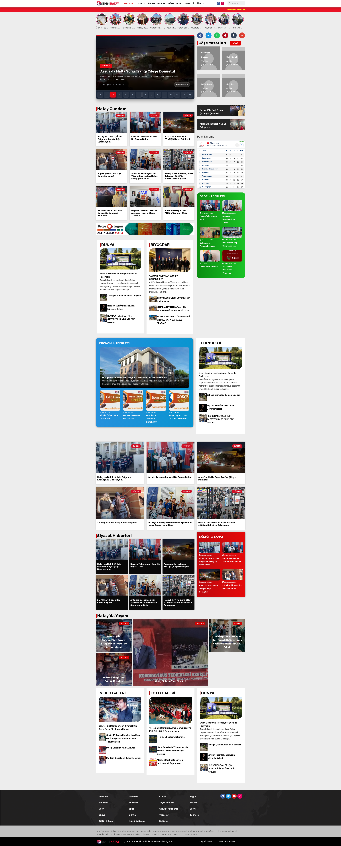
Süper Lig (214, 143)
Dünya (102, 815)
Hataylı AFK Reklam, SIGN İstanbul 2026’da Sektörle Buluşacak (179, 176)
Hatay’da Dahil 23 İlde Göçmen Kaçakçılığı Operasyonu (110, 139)
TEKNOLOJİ (188, 3)
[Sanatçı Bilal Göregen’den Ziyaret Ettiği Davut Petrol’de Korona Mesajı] (114, 635)
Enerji (193, 809)
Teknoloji (195, 815)
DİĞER (198, 3)
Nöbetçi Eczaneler (236, 10)
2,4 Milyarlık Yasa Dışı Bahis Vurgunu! (109, 174)
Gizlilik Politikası (168, 809)
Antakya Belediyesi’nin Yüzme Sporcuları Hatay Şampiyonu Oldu (144, 176)
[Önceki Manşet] (101, 63)
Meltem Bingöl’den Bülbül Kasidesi (123, 758)
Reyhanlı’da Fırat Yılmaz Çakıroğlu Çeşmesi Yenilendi (110, 213)
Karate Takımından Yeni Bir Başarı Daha (144, 137)
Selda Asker (206, 84)
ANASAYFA (128, 3)
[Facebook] (218, 3)
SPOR (178, 3)
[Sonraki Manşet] (189, 63)
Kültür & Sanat (106, 821)
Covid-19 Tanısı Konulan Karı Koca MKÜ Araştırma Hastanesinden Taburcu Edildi (123, 738)
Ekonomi (103, 802)
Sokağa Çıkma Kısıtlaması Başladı (124, 295)
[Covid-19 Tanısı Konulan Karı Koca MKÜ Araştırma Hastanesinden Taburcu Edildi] (227, 635)
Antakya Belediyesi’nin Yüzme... (228, 219)
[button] (200, 35)
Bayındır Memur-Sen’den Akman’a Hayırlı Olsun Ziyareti (144, 213)
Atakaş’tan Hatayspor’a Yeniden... (228, 269)
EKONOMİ (161, 3)
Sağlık (193, 796)
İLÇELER (138, 3)
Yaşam (193, 802)
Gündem (124, 623)
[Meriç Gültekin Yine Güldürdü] (170, 652)
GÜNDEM (151, 3)
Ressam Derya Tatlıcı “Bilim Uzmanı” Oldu (176, 211)
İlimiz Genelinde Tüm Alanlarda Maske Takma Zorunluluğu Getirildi (172, 750)
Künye (162, 796)
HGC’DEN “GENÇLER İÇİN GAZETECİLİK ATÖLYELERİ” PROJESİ (121, 319)
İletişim (163, 821)
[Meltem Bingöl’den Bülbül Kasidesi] (114, 669)
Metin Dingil (231, 57)
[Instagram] (222, 3)
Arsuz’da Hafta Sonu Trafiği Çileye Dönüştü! (177, 137)
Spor (101, 809)
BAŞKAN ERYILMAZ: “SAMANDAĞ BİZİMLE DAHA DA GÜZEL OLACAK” (173, 319)
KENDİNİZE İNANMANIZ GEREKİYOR (151, 418)
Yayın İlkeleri (166, 802)
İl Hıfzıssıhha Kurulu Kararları (171, 737)
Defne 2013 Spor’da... (209, 266)
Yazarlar (164, 815)
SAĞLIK (170, 3)
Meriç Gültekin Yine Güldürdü (120, 748)
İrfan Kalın (230, 84)
